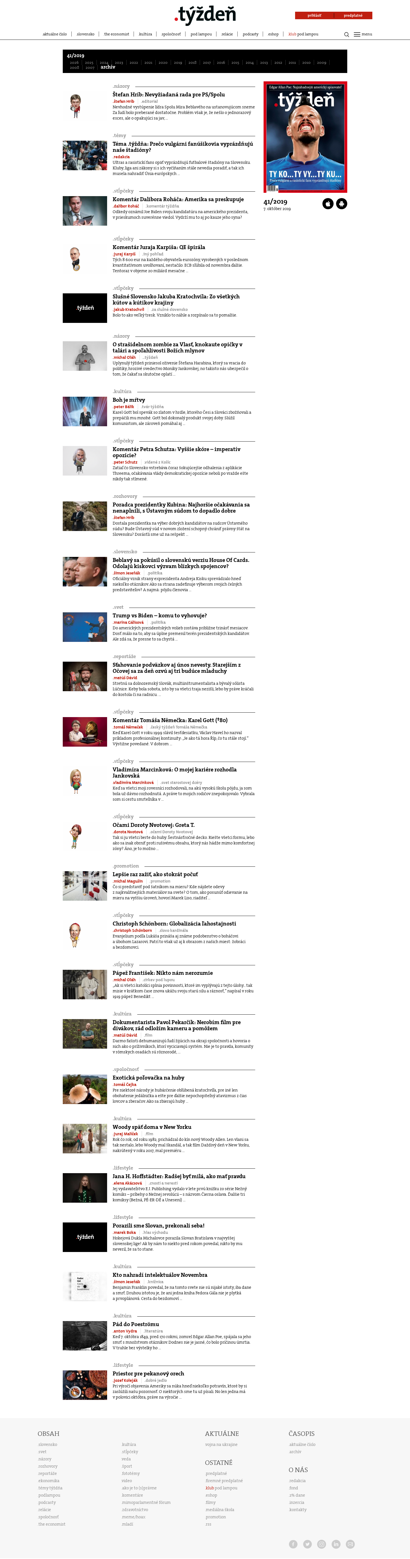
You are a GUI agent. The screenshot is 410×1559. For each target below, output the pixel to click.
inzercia (297, 1502)
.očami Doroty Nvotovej (171, 832)
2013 (264, 62)
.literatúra (153, 1331)
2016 (221, 62)
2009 (321, 62)
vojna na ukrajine (222, 1444)
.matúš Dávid (125, 678)
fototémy (131, 1473)
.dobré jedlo (155, 1380)
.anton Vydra (125, 1331)
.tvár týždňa (152, 407)
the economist (116, 33)
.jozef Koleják (126, 1380)
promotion (126, 866)
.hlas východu (155, 1232)
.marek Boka (125, 1232)
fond (294, 1488)
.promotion (159, 881)
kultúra (145, 33)
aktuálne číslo (55, 33)
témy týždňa (50, 1488)
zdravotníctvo (135, 1509)
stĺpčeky (123, 191)
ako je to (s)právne (139, 1488)
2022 (134, 62)
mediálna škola (220, 1509)
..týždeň (150, 357)
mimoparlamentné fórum (146, 1502)
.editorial (149, 101)
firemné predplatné (224, 1481)
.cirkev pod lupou (159, 980)
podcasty (251, 33)
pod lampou (201, 33)
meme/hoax (133, 1517)
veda (126, 1459)
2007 (90, 67)
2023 (119, 62)
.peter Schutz (125, 462)
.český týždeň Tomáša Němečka (178, 727)
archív (108, 67)
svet (118, 607)
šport (127, 1466)
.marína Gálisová (128, 622)
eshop (273, 33)
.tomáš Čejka (124, 1084)
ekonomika (48, 1481)
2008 (74, 67)
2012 (278, 62)
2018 (193, 62)
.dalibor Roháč (126, 206)
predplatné (216, 1473)
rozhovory (125, 496)
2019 (178, 62)
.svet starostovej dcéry (181, 782)
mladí (127, 1524)
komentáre (132, 1495)
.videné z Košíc (157, 462)
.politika (154, 573)
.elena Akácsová (128, 1183)
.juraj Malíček (126, 1134)
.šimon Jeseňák (127, 573)
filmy (211, 1502)
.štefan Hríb (124, 101)
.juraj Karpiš (124, 254)
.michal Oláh (125, 357)
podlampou (49, 1495)
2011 (292, 62)
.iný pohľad (152, 254)
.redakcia (121, 157)
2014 (250, 62)
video (127, 1481)
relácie (227, 33)
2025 (89, 62)
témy (119, 135)
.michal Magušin (128, 881)
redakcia (298, 1481)
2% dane (297, 1495)
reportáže (124, 656)
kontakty (298, 1509)
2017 (207, 62)
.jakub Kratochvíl (129, 309)
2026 (74, 62)
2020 (163, 62)
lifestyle (123, 1168)
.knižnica (155, 1282)
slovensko (86, 33)
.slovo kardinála (173, 930)
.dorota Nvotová (128, 832)
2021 (148, 62)
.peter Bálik (124, 407)
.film (148, 1035)
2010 (306, 62)
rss (208, 1524)
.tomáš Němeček (128, 727)
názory (121, 86)
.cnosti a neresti (163, 1183)
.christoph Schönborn (133, 930)
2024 (104, 62)
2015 (235, 62)
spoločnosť (171, 33)
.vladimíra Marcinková (134, 782)
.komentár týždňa (162, 206)
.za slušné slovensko (169, 309)
